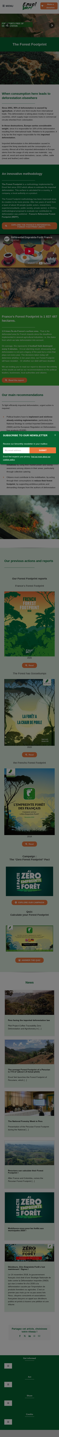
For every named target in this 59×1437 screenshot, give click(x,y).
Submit (43, 450)
